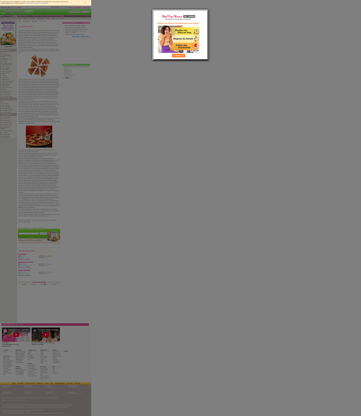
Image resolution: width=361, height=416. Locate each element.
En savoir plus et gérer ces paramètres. (36, 3)
